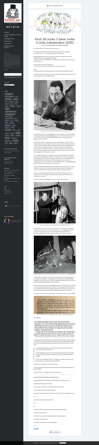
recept (7, 133)
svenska (15, 141)
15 (5, 62)
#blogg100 (9, 94)
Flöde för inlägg (7, 190)
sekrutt (7, 135)
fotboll (7, 106)
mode (14, 125)
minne (11, 123)
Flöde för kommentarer (8, 191)
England (7, 103)
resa (18, 133)
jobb (7, 109)
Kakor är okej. (62, 442)
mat (6, 123)
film (16, 103)
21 (18, 62)
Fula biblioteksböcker (8, 163)
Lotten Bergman (51, 45)
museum (7, 127)
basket (16, 99)
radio (19, 130)
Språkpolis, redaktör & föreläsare (9, 46)
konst (16, 118)
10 (9, 60)
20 (16, 62)
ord (14, 130)
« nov (5, 69)
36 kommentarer (55, 432)
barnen (8, 99)
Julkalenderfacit (8, 43)
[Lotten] (13, 22)
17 (9, 62)
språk (7, 138)
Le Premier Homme (68, 277)
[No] (97, 443)
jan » (7, 69)
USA (15, 143)
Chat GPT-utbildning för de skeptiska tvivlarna (12, 35)
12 (14, 60)
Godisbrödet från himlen (8, 173)
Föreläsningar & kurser (9, 38)
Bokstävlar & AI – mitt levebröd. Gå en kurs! (12, 170)
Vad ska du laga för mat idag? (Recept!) (11, 181)
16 (7, 62)
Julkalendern (10, 114)
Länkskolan (6, 176)
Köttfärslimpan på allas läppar (9, 175)
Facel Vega (71, 274)
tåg (11, 143)
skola (12, 135)
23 (7, 64)
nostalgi (8, 130)
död (16, 101)
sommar (18, 135)
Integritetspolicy (8, 41)
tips (6, 143)
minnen (8, 125)
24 (9, 64)
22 (5, 64)
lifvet (12, 120)
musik (12, 127)
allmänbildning (9, 96)
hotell (18, 106)
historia (12, 106)
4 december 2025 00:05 (62, 45)
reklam (12, 133)
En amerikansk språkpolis (8, 161)
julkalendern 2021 (9, 116)
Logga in (5, 188)
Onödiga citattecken (7, 152)
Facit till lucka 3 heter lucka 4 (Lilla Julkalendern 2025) (55, 23)
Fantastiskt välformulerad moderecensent (12, 150)
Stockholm (8, 140)
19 (14, 62)
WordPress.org (7, 193)
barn (16, 96)
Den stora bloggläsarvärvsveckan (10, 172)
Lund (17, 120)
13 (16, 60)
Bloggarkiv (6, 32)
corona (11, 101)
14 (18, 60)
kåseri (7, 120)
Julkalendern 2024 (9, 118)
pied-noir (49, 142)
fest (12, 103)
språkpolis (14, 138)
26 (14, 64)
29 (5, 66)
